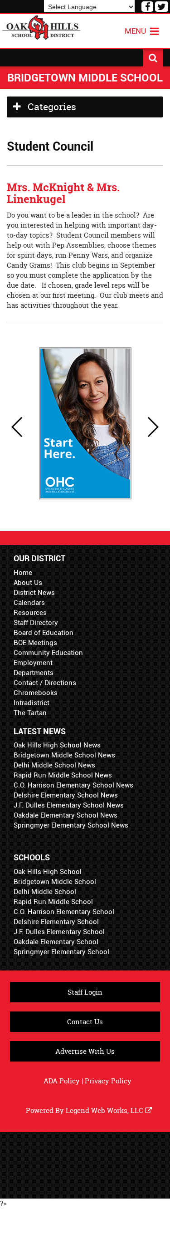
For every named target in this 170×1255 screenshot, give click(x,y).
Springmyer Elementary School (61, 952)
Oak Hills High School (48, 872)
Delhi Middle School (45, 892)
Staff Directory (36, 623)
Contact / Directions (45, 683)
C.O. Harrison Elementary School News (73, 785)
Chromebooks (36, 693)
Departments (33, 673)
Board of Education (43, 633)
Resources (30, 613)
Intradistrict (31, 703)
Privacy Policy (108, 1081)
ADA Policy (62, 1081)
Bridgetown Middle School (55, 882)
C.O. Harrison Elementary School (64, 912)
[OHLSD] (41, 27)
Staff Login (85, 992)
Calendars (29, 603)
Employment (33, 663)
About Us (28, 583)
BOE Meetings (35, 643)
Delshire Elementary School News (66, 795)
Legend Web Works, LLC (105, 1110)
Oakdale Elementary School (56, 942)
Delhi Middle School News (54, 765)
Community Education (48, 653)
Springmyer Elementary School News (71, 825)
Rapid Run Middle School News (63, 775)
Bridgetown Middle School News (64, 755)
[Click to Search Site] (153, 57)
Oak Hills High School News (57, 745)
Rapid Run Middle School (53, 902)
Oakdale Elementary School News (65, 815)
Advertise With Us (85, 1051)
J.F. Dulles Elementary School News (69, 805)
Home (23, 573)
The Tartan (30, 713)
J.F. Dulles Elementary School (59, 932)
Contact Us (85, 1021)
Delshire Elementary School (56, 922)
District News (34, 593)
